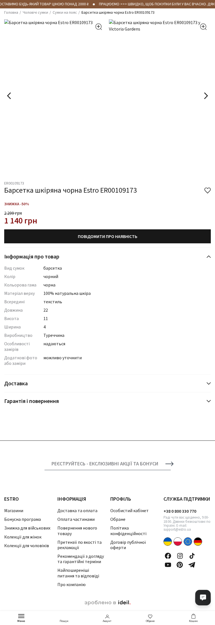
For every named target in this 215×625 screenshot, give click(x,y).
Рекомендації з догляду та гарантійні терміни (80, 558)
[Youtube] (167, 564)
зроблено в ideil (107, 602)
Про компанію (71, 584)
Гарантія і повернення (31, 400)
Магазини (13, 510)
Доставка (16, 383)
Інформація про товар (31, 256)
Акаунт (107, 621)
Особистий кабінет (129, 510)
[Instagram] (180, 556)
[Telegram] (192, 565)
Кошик (193, 621)
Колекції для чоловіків (26, 545)
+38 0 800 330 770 (179, 511)
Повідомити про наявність (107, 236)
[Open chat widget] (203, 597)
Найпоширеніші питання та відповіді (78, 572)
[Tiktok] (192, 555)
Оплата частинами (76, 519)
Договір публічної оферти (128, 544)
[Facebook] (167, 555)
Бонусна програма (22, 519)
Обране (150, 621)
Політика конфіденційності (128, 530)
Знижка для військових (27, 528)
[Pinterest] (179, 564)
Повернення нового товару (77, 530)
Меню (21, 621)
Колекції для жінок (22, 537)
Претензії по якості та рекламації (79, 544)
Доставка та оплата (77, 510)
